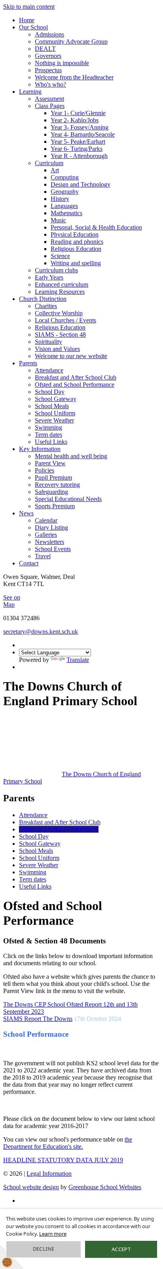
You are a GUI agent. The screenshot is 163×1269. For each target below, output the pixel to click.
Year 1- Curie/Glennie (78, 113)
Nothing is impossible (62, 63)
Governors (48, 55)
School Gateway (55, 398)
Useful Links (51, 441)
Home (26, 20)
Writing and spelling (76, 263)
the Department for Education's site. (67, 1143)
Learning (30, 91)
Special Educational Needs (68, 499)
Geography (65, 191)
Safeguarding (51, 491)
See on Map (11, 601)
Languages (64, 205)
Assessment (49, 98)
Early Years (49, 277)
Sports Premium (55, 506)
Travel (43, 556)
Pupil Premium (53, 477)
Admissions (49, 34)
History (60, 198)
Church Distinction (42, 298)
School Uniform (55, 413)
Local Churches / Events (65, 320)
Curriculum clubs (56, 270)
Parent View (50, 463)
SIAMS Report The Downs (37, 1018)
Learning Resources (60, 291)
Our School (33, 27)
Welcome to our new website (71, 356)
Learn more (52, 1233)
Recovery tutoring (57, 484)
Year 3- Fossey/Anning (79, 127)
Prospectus (48, 70)
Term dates (48, 434)
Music (58, 220)
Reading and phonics (77, 241)
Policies (44, 470)
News (26, 513)
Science (60, 256)
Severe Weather (54, 420)
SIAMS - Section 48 (60, 334)
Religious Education (76, 248)
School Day (49, 391)
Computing (65, 177)
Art (55, 170)
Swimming (48, 427)
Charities (46, 306)
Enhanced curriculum (61, 284)
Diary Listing (51, 527)
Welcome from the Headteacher (74, 77)
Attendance (49, 370)
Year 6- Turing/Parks (76, 148)
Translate (77, 659)
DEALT (45, 48)
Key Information (40, 449)
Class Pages (49, 105)
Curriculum (49, 163)
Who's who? (50, 84)
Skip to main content (29, 6)
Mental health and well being (71, 456)
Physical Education (75, 234)
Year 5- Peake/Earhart (78, 141)
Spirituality (48, 341)
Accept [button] (121, 1249)
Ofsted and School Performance (74, 384)
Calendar (46, 520)
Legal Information (49, 1173)
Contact (28, 563)
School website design (31, 1187)
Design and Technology (80, 184)
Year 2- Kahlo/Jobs (75, 120)
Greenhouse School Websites (104, 1187)
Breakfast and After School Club (75, 377)
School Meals (52, 406)
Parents (28, 363)
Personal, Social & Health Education (96, 227)
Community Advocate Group (71, 41)
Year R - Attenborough (79, 155)
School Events (53, 549)
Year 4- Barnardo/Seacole (83, 134)
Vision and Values (57, 348)
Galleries (46, 534)
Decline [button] (44, 1248)
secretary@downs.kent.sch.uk (40, 631)
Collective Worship (59, 313)
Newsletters (49, 541)
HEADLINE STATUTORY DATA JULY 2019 (63, 1160)
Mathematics (66, 213)
